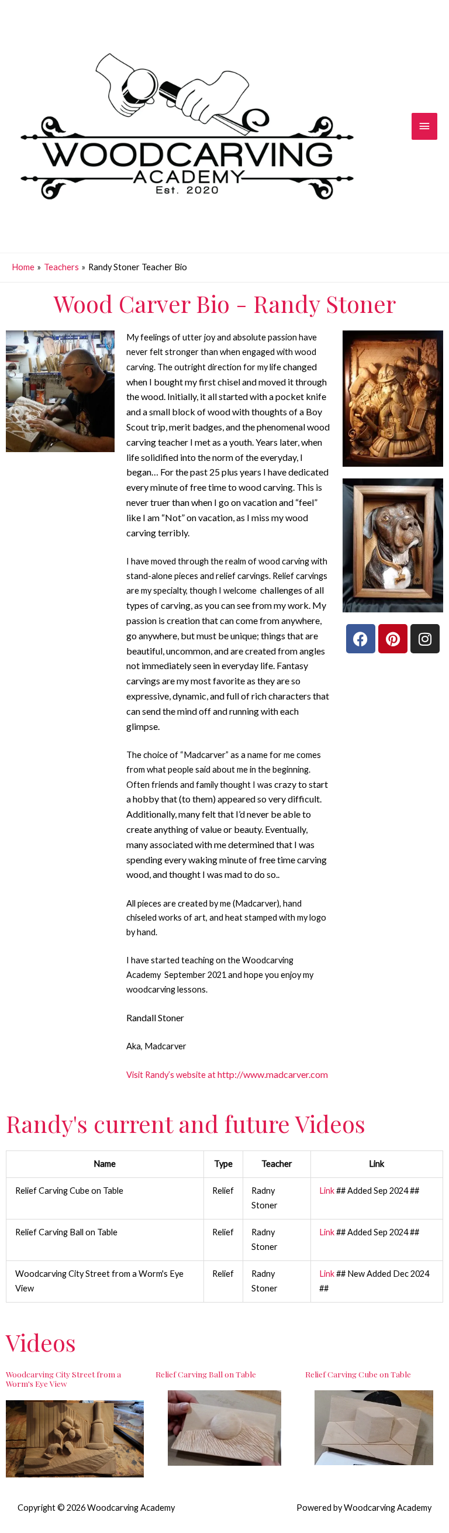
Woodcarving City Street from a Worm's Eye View (63, 1379)
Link (326, 1191)
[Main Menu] (424, 126)
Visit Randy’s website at (227, 1075)
